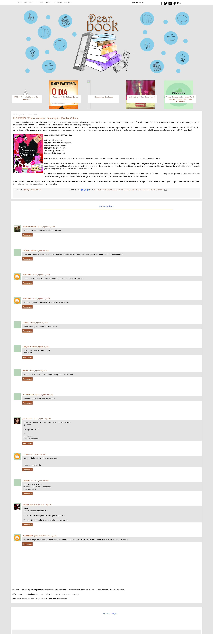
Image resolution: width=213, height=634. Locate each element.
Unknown (27, 275)
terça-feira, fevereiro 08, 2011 (41, 505)
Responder (27, 235)
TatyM (25, 454)
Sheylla (26, 505)
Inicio (19, 2)
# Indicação (126, 190)
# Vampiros (158, 190)
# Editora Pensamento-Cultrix (107, 190)
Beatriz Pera (28, 536)
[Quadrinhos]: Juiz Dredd (104, 97)
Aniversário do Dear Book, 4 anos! (142, 97)
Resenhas (58, 2)
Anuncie (49, 2)
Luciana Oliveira (29, 227)
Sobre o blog (29, 2)
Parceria (40, 2)
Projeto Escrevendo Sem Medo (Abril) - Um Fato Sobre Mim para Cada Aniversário (180, 99)
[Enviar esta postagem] (165, 189)
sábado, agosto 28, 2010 (46, 227)
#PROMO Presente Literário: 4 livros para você (27, 98)
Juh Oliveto (27, 419)
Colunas (67, 2)
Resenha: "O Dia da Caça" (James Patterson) (65, 98)
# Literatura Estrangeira (142, 190)
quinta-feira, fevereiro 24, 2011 (45, 536)
